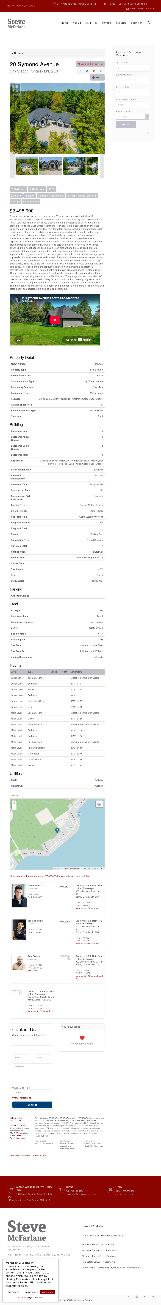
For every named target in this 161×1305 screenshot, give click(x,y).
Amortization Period (126, 99)
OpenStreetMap (69, 868)
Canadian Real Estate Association (19, 1136)
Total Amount (123, 62)
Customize (13, 1292)
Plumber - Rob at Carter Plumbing (99, 1256)
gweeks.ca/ (33, 970)
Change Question (20, 1097)
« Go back (17, 53)
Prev (12, 118)
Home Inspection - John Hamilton (98, 1244)
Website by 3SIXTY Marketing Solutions (74, 1300)
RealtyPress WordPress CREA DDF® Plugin (28, 1155)
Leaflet (56, 868)
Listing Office (89, 1141)
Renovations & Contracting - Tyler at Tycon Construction (110, 1267)
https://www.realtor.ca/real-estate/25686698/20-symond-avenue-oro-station (50, 876)
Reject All (30, 1292)
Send (31, 1104)
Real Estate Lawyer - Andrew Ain (98, 1261)
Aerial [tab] (15, 795)
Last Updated (40, 1141)
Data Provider (65, 1141)
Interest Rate (123, 87)
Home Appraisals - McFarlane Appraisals (102, 1235)
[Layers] (99, 803)
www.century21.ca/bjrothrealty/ (89, 977)
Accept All (47, 1292)
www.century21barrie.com (88, 908)
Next (102, 118)
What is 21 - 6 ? (21, 1088)
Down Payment (124, 74)
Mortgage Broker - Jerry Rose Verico (100, 1250)
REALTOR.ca (19, 1125)
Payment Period (124, 111)
